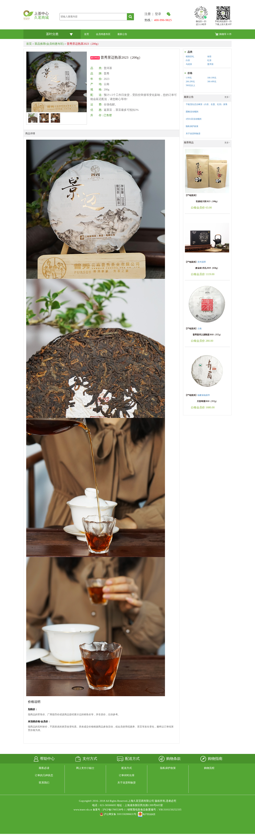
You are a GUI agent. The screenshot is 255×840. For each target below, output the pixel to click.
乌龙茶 (189, 64)
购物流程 (209, 768)
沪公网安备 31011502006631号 (120, 814)
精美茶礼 (190, 56)
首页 (86, 34)
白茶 (188, 60)
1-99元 (189, 78)
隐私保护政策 (168, 768)
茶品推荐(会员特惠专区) (49, 43)
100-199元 (211, 78)
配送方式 (126, 768)
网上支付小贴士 (85, 768)
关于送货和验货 (126, 782)
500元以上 (190, 85)
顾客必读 (44, 768)
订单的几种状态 (44, 775)
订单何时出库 (126, 775)
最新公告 (122, 34)
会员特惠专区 (103, 34)
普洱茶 (210, 64)
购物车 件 (225, 34)
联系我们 (44, 782)
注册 (148, 14)
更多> (227, 97)
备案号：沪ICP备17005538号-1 (109, 809)
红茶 (209, 60)
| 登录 (157, 14)
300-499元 (211, 81)
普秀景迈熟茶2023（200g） (83, 43)
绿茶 (209, 56)
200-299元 (190, 81)
